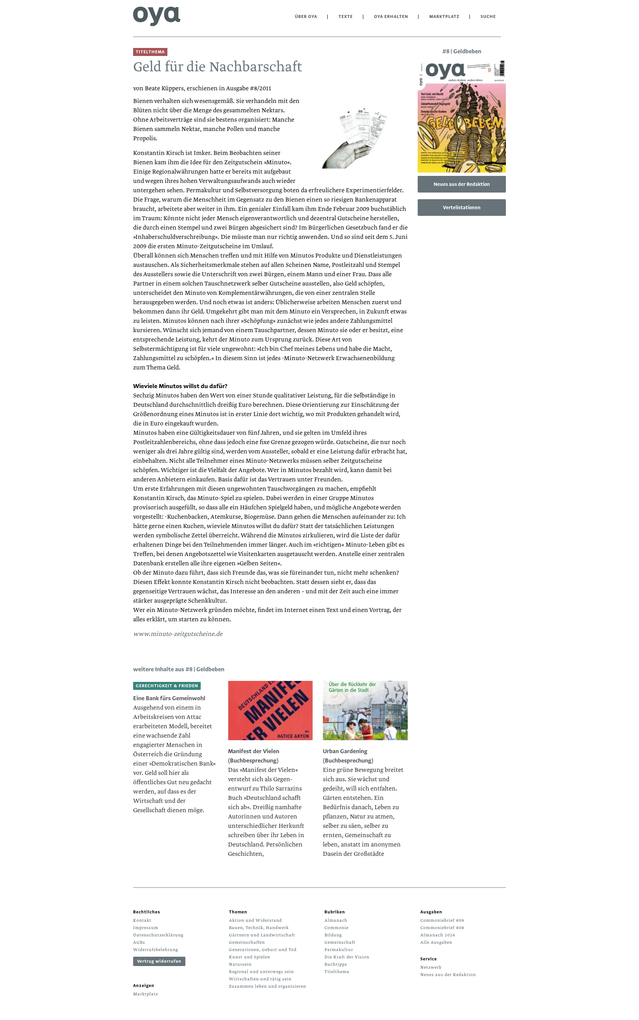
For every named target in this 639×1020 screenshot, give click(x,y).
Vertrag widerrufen (159, 961)
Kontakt (142, 920)
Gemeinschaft (339, 942)
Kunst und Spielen (249, 957)
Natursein (240, 964)
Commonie (336, 928)
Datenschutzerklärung (158, 935)
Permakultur (338, 950)
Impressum (145, 928)
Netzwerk (431, 967)
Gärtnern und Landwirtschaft (262, 935)
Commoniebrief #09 (442, 920)
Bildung (333, 935)
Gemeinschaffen (247, 942)
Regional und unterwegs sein (261, 972)
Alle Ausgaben (436, 942)
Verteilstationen (462, 207)
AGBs (139, 942)
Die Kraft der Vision (346, 957)
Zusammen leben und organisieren (267, 986)
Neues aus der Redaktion (462, 184)
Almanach (335, 920)
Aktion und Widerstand (255, 920)
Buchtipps (335, 964)
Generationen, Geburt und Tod (263, 950)
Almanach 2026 (437, 935)
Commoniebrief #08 (442, 928)
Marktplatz (444, 17)
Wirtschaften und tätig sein (260, 979)
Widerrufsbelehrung (155, 950)
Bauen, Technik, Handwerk (259, 928)
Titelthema (336, 972)
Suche (488, 17)
